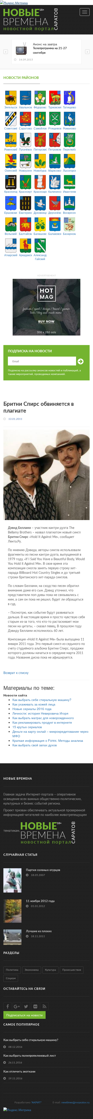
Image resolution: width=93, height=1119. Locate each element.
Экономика (32, 969)
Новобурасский (40, 170)
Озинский (11, 170)
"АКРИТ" (36, 1102)
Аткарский (10, 255)
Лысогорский (69, 170)
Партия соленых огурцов (43, 870)
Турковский (54, 107)
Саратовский (25, 128)
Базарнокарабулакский (69, 234)
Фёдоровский (40, 107)
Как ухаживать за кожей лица (33, 704)
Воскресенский (69, 212)
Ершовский (10, 212)
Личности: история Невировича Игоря (40, 713)
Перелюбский (69, 149)
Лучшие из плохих (39, 931)
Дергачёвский (54, 212)
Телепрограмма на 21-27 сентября (50, 50)
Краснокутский (25, 191)
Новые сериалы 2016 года (31, 708)
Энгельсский (10, 107)
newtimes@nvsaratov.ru (75, 1102)
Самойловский (40, 128)
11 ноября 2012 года (40, 901)
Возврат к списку (15, 673)
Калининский (54, 191)
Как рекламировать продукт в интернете (42, 722)
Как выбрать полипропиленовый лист (29, 1055)
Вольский (11, 234)
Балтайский (25, 234)
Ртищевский (54, 128)
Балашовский (40, 234)
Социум (11, 978)
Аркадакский (25, 255)
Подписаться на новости (24, 1015)
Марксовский (54, 170)
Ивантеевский (69, 191)
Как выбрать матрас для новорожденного (43, 717)
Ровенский (10, 149)
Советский (10, 128)
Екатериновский (25, 212)
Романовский (69, 128)
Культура (50, 969)
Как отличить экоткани (19, 1071)
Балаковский (54, 234)
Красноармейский (40, 191)
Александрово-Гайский (40, 257)
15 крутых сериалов (27, 727)
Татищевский (69, 107)
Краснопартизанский (10, 191)
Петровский (54, 149)
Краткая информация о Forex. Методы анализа (47, 740)
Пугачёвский (25, 149)
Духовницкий (40, 212)
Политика (12, 969)
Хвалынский (25, 107)
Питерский (40, 149)
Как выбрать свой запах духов (34, 745)
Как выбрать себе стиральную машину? (41, 699)
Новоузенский (25, 170)
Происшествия (71, 969)
